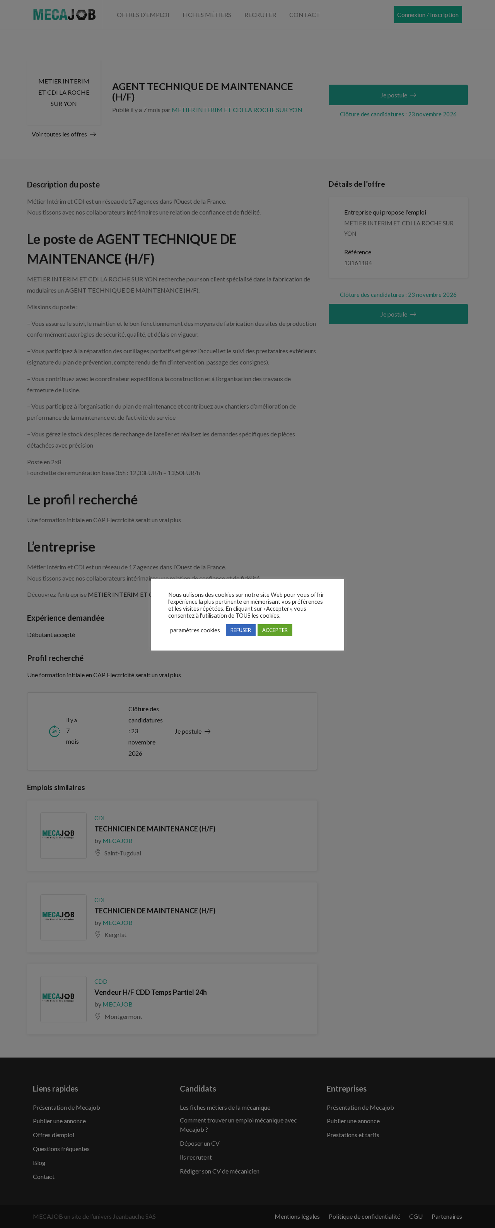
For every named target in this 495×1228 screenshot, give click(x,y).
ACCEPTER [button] (275, 630)
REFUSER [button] (240, 630)
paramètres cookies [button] (195, 630)
